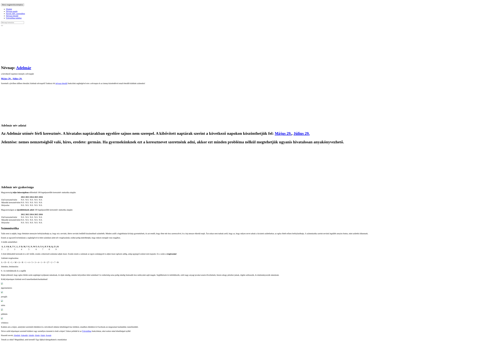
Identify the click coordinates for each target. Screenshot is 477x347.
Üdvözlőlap (86, 331)
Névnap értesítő (12, 16)
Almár (37, 335)
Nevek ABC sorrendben (15, 14)
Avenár (48, 335)
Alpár (42, 335)
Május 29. (6, 78)
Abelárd (17, 335)
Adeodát (24, 335)
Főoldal (9, 9)
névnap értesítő (61, 83)
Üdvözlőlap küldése (14, 18)
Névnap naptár (12, 11)
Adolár (31, 335)
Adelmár (23, 67)
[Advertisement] (75, 45)
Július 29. (17, 78)
